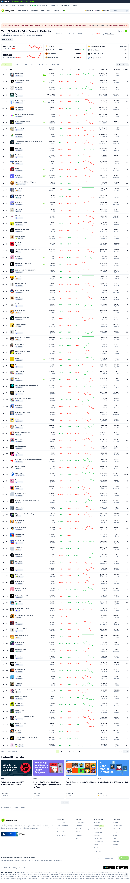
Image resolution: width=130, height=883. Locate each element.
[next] (83, 751)
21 (79, 751)
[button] (65, 802)
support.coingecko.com (100, 25)
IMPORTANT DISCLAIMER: (9, 873)
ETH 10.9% (64, 5)
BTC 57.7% (57, 5)
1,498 (17, 5)
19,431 (6, 5)
